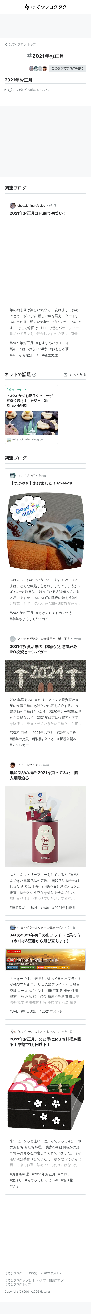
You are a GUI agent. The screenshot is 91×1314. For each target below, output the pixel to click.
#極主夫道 (50, 355)
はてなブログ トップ (22, 44)
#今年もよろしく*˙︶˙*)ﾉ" (29, 619)
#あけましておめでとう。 (56, 613)
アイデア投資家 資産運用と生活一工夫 (43, 639)
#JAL (14, 1011)
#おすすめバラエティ (52, 343)
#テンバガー (19, 745)
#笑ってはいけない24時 (28, 349)
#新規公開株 (66, 739)
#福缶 (44, 907)
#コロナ (64, 1174)
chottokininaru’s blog (31, 205)
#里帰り (16, 1180)
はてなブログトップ (18, 1284)
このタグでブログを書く (68, 68)
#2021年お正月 (21, 343)
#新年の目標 (66, 732)
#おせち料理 (19, 1174)
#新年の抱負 (19, 739)
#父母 (14, 1186)
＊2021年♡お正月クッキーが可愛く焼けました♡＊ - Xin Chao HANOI (30, 400)
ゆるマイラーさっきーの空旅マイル (40, 927)
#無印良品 (17, 907)
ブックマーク (16, 389)
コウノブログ (26, 475)
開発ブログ (56, 1280)
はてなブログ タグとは (19, 1280)
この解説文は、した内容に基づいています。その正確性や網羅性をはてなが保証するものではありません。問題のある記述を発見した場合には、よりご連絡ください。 (27, 91)
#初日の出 (29, 1011)
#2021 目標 (18, 732)
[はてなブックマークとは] (34, 374)
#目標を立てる (43, 739)
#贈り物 (67, 1180)
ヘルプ (41, 1280)
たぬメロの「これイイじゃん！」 (39, 1031)
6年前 (53, 205)
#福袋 (32, 907)
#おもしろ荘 (59, 349)
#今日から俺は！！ (24, 355)
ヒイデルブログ (27, 765)
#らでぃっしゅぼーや (41, 1180)
